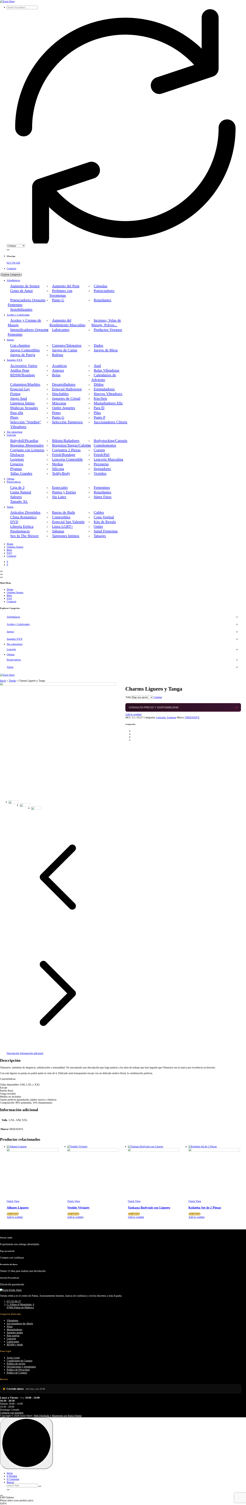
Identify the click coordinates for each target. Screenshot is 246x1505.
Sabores (16, 497)
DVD (14, 522)
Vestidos (100, 473)
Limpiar (158, 697)
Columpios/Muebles (25, 384)
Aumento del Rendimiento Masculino (67, 322)
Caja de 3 (17, 487)
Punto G (58, 300)
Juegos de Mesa (106, 350)
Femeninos (102, 487)
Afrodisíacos (13, 280)
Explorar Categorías (11, 274)
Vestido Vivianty (78, 1207)
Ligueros (16, 464)
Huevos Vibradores (108, 394)
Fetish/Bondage (63, 455)
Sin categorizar (14, 432)
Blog (9, 550)
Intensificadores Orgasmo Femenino (28, 332)
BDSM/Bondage (22, 375)
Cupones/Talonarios (66, 345)
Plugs (14, 417)
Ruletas (57, 355)
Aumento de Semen (24, 286)
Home (10, 543)
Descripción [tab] (13, 1053)
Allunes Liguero (18, 1207)
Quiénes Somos (15, 547)
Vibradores (18, 427)
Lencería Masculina (108, 459)
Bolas (56, 375)
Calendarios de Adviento (103, 377)
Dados (98, 345)
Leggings (17, 459)
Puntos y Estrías (64, 492)
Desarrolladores (63, 384)
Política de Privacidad (18, 1369)
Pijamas (16, 469)
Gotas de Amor (21, 291)
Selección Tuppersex (67, 422)
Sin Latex (59, 497)
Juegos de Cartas (64, 350)
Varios (10, 507)
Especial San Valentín (68, 522)
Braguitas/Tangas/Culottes (71, 445)
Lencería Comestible (67, 459)
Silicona (58, 469)
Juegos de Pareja (22, 355)
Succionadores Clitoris (110, 422)
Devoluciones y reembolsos (21, 1366)
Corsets (99, 450)
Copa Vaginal (104, 517)
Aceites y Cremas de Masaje (24, 322)
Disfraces (17, 455)
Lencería (11, 435)
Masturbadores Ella (108, 403)
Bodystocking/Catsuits (110, 441)
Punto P (99, 417)
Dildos (99, 384)
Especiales (60, 487)
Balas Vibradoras (106, 370)
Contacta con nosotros (11, 1412)
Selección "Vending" (25, 422)
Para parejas (13, 1335)
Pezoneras (101, 464)
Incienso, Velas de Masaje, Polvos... (106, 322)
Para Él (99, 408)
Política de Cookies (17, 1372)
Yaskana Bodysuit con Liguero (149, 1207)
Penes (56, 413)
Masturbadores (14, 1329)
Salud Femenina (106, 531)
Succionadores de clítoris (20, 1323)
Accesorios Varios (23, 366)
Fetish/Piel (101, 455)
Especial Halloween (67, 389)
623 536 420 (13, 262)
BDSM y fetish (15, 1344)
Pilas (97, 413)
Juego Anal (18, 398)
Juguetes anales (15, 1332)
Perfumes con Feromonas (61, 293)
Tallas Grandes (21, 473)
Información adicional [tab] (31, 1053)
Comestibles (61, 517)
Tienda (12, 680)
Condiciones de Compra (19, 1360)
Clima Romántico (23, 517)
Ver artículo (13, 1214)
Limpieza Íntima (22, 403)
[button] (1, 1495)
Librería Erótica (21, 526)
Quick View (13, 1201)
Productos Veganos (108, 330)
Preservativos (14, 481)
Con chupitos (20, 345)
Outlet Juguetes (63, 408)
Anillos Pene (19, 370)
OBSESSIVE (192, 717)
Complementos (105, 445)
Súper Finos (102, 497)
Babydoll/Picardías (24, 441)
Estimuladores (104, 389)
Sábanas (58, 531)
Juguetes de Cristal (66, 398)
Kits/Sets (100, 398)
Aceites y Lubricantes (18, 314)
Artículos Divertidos (25, 512)
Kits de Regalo (105, 522)
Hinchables (60, 394)
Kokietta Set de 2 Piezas (204, 1207)
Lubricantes (60, 330)
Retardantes (102, 300)
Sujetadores (102, 469)
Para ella (16, 413)
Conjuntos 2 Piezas (66, 450)
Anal (97, 366)
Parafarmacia (20, 531)
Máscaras (59, 403)
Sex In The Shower (24, 536)
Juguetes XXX (14, 360)
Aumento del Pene (65, 286)
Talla (128, 697)
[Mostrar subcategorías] (237, 617)
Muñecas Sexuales (24, 408)
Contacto (11, 268)
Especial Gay (20, 389)
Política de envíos (16, 1363)
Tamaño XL (19, 501)
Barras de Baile (63, 512)
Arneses (58, 370)
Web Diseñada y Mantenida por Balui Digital (57, 1415)
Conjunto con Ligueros (27, 450)
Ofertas (10, 478)
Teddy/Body (61, 473)
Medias (57, 464)
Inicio (3, 680)
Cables (99, 512)
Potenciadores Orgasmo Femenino (26, 302)
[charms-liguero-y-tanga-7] (58, 684)
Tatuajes (100, 536)
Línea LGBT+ (62, 526)
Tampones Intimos (65, 536)
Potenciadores (104, 291)
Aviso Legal (13, 1357)
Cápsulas (100, 286)
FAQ (9, 553)
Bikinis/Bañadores (65, 441)
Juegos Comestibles (25, 350)
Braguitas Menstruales (27, 445)
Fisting (15, 394)
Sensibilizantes (21, 309)
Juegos (10, 339)
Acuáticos (59, 366)
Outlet (98, 526)
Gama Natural (20, 492)
